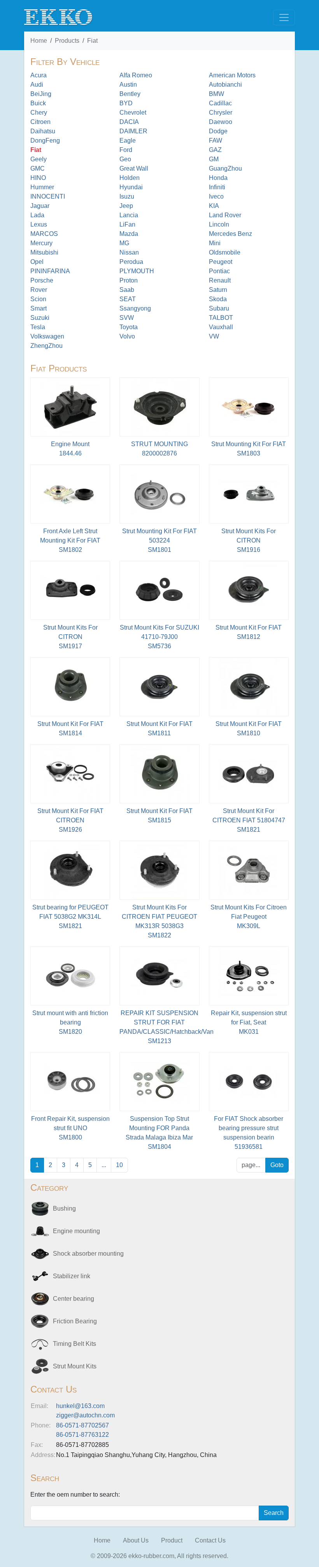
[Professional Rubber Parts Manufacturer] (58, 17)
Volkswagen (47, 336)
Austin (128, 84)
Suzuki (39, 317)
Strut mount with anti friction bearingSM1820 (70, 1022)
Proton (128, 280)
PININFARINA (50, 271)
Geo (125, 159)
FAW (215, 140)
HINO (38, 177)
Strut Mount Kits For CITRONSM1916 (248, 540)
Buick (38, 103)
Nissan (129, 252)
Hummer (42, 187)
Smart (38, 308)
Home (38, 40)
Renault (220, 280)
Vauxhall (221, 327)
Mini (215, 243)
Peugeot (220, 261)
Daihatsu (42, 131)
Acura (38, 75)
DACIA (129, 122)
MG (124, 243)
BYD (126, 103)
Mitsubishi (44, 252)
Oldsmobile (224, 252)
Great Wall (133, 168)
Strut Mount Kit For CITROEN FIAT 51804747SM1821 (248, 820)
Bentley (129, 94)
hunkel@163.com (80, 1406)
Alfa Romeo (135, 75)
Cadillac (220, 103)
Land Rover (225, 215)
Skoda (218, 299)
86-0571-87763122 (82, 1434)
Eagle (127, 140)
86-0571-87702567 (82, 1425)
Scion (38, 299)
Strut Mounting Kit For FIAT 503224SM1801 (159, 540)
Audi (36, 84)
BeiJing (40, 94)
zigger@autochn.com (85, 1415)
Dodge (218, 131)
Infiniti (217, 187)
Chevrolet (132, 112)
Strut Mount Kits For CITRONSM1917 (70, 636)
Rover (38, 289)
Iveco (216, 196)
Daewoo (220, 122)
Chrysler (220, 112)
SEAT (127, 299)
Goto (277, 1165)
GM (214, 159)
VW (214, 336)
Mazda (128, 233)
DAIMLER (133, 131)
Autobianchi (225, 84)
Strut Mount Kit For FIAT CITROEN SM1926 (70, 820)
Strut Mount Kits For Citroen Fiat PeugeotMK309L (248, 916)
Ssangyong (135, 308)
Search (274, 1512)
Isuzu (126, 196)
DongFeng (45, 140)
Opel (37, 261)
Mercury (41, 243)
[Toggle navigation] (284, 17)
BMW (216, 94)
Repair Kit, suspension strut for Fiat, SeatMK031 (249, 1022)
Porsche (41, 280)
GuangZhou (225, 168)
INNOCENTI (47, 196)
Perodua (131, 261)
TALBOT (221, 317)
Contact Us (210, 1540)
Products (67, 40)
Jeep (126, 205)
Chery (38, 112)
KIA (214, 205)
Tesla (37, 327)
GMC (37, 168)
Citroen (40, 122)
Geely (38, 159)
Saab (126, 289)
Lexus (38, 224)
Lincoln (219, 224)
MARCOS (44, 233)
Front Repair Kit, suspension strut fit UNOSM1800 (70, 1128)
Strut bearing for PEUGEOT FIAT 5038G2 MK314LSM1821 (70, 916)
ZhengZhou (46, 345)
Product (171, 1540)
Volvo (127, 336)
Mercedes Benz (230, 233)
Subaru (219, 308)
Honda (218, 177)
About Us (136, 1540)
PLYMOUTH (136, 271)
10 (119, 1165)
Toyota (128, 327)
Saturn (218, 289)
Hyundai (131, 187)
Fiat (92, 40)
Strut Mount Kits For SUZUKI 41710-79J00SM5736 (159, 636)
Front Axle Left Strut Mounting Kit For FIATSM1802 (70, 540)
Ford (125, 150)
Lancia (128, 215)
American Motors (232, 75)
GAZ (215, 150)
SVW (126, 317)
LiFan (127, 224)
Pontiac (219, 271)
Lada (37, 215)
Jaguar (39, 205)
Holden (129, 177)
